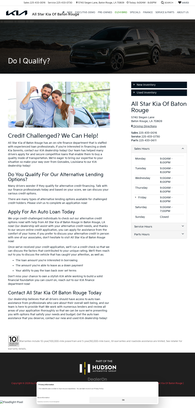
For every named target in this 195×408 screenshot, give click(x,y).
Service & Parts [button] (164, 12)
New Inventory (146, 84)
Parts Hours (141, 234)
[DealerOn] (97, 379)
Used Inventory (146, 92)
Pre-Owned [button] (105, 12)
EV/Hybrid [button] (121, 12)
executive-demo (85, 12)
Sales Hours (141, 148)
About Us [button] (183, 12)
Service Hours (143, 226)
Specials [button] (135, 12)
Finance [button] (148, 12)
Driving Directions (145, 126)
